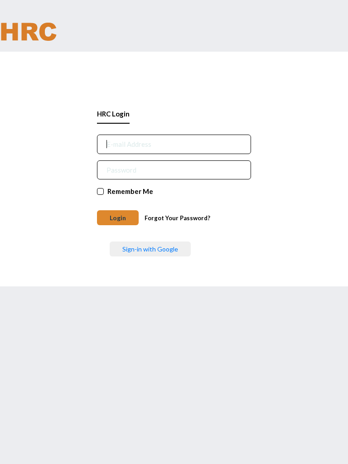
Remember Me (130, 191)
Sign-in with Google (150, 249)
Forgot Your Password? (177, 218)
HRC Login (113, 114)
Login (118, 218)
